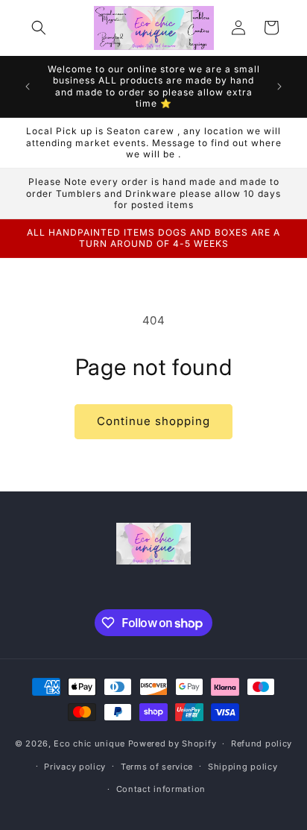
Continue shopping (153, 421)
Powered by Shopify (172, 743)
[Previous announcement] (27, 86)
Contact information (161, 789)
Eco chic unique (90, 743)
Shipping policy (243, 766)
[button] (38, 27)
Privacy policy (75, 766)
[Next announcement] (279, 86)
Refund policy (261, 743)
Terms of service (157, 766)
